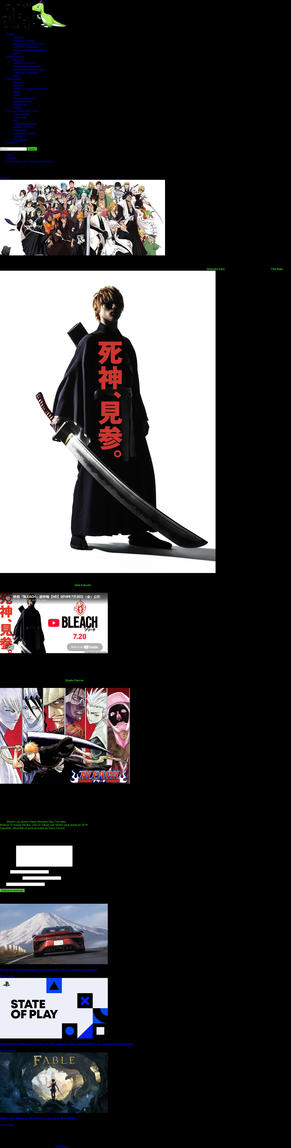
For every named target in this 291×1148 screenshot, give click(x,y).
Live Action (22, 821)
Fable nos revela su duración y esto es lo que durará (38, 1118)
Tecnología (19, 117)
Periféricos (20, 104)
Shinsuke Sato (45, 821)
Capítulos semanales (25, 47)
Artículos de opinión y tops (29, 44)
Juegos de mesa (23, 127)
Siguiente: (32, 828)
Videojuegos (14, 79)
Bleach (11, 821)
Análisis (18, 85)
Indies (17, 95)
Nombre (4, 871)
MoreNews (61, 1146)
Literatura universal (24, 123)
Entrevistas (20, 130)
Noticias (18, 37)
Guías (16, 91)
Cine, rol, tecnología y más (22, 111)
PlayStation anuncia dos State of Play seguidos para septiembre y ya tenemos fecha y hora (66, 1044)
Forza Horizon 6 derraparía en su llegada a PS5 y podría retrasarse (48, 970)
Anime (10, 34)
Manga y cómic (15, 56)
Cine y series (21, 114)
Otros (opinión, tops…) (26, 98)
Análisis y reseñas (24, 40)
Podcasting (20, 139)
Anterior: (44, 825)
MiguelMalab (8, 1050)
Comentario (7, 865)
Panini (33, 821)
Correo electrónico (11, 877)
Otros (16, 53)
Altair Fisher (7, 976)
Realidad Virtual (22, 101)
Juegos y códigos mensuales (30, 88)
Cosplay (18, 136)
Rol (15, 120)
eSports (18, 107)
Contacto (12, 143)
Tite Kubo (60, 821)
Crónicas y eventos (24, 133)
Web (2, 884)
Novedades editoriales (26, 66)
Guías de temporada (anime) (29, 50)
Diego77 (5, 178)
